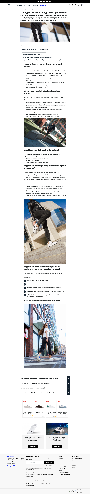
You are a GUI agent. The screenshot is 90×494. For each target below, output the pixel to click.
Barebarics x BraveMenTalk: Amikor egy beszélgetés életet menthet (39, 481)
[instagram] (10, 466)
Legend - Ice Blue (62, 412)
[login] (75, 5)
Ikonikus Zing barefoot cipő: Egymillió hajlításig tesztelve (37, 480)
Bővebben (33, 446)
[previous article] (33, 429)
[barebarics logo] (11, 5)
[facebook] (7, 466)
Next (70, 409)
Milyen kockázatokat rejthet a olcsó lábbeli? (34, 52)
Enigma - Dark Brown (39, 413)
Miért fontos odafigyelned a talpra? (32, 54)
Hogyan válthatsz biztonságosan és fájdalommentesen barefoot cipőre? (42, 60)
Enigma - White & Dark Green (51, 413)
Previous (20, 409)
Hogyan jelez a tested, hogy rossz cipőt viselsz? (35, 49)
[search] (69, 5)
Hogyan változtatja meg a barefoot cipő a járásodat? (37, 57)
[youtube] (14, 466)
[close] (82, 1)
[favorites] (72, 5)
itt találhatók (32, 469)
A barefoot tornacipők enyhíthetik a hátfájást (35, 478)
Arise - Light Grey (28, 412)
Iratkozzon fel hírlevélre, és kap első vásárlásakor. (38, 458)
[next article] (57, 429)
